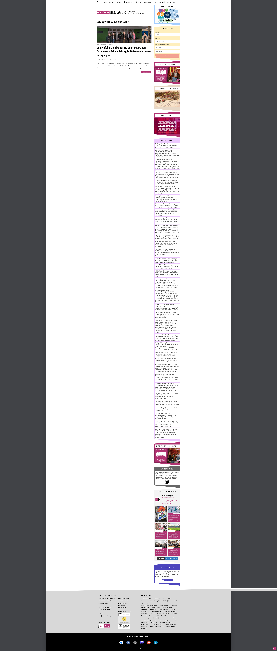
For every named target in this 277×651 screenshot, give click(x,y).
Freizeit (174, 605)
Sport (174, 620)
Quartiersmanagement (147, 618)
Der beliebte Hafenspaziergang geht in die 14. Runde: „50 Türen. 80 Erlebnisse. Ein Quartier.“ (166, 369)
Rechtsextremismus (168, 618)
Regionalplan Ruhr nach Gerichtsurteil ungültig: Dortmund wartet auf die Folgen (167, 167)
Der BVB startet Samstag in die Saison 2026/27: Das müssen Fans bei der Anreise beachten (166, 347)
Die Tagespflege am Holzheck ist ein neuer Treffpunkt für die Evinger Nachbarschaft (167, 230)
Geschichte (156, 607)
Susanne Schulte (119, 59)
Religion (158, 620)
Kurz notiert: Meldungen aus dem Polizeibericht (167, 254)
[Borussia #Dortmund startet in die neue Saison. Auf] (174, 531)
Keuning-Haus (145, 611)
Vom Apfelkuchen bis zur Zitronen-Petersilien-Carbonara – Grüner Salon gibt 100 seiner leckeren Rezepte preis (124, 51)
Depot (174, 601)
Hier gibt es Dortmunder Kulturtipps (165, 356)
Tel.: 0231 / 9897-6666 (104, 607)
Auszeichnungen (123, 601)
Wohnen (144, 628)
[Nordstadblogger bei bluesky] (121, 642)
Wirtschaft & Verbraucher (157, 626)
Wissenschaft (170, 626)
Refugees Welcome (146, 620)
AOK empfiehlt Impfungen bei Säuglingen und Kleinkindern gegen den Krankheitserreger (167, 315)
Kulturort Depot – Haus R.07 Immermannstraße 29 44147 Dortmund (106, 601)
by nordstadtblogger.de (138, 648)
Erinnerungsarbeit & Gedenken (149, 605)
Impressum (121, 605)
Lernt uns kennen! (123, 598)
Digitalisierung (145, 603)
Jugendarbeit (163, 609)
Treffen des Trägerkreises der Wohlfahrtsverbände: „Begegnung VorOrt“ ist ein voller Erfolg (167, 175)
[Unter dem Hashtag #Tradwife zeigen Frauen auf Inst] (161, 531)
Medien (152, 613)
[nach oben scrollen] (274, 648)
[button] (167, 16)
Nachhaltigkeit (145, 615)
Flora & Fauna (164, 605)
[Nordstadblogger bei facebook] (128, 642)
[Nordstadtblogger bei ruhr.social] (142, 642)
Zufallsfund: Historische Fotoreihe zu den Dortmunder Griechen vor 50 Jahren (167, 191)
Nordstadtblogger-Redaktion (163, 218)
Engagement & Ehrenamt (159, 603)
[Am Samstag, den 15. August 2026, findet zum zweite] (161, 548)
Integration (153, 609)
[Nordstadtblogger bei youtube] (149, 642)
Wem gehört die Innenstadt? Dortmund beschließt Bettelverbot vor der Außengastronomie (166, 395)
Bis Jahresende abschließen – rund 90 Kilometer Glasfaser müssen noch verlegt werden (166, 388)
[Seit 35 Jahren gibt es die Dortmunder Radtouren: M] (174, 514)
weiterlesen (146, 72)
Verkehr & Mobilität (170, 624)
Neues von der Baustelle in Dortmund (166, 146)
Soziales (166, 620)
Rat (158, 618)
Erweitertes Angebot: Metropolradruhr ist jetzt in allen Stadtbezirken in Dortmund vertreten (167, 221)
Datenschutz (122, 607)
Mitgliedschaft (122, 603)
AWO (170, 598)
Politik (156, 615)
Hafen (144, 609)
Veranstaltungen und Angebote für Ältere (167, 404)
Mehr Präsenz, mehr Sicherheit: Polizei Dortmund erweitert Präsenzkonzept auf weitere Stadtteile (166, 329)
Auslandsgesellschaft (159, 598)
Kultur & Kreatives (170, 611)
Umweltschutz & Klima (166, 622)
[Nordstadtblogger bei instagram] (156, 642)
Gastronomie (145, 607)
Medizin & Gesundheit (163, 613)
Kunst (144, 613)
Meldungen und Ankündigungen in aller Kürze (167, 182)
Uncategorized (145, 624)
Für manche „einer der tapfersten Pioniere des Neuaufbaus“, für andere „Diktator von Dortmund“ (167, 266)
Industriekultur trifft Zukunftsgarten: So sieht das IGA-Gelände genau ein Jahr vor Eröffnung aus (167, 300)
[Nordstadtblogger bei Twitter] (135, 642)
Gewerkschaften (167, 607)
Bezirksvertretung (146, 601)
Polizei (164, 615)
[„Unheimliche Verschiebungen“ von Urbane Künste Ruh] (161, 514)
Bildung (157, 601)
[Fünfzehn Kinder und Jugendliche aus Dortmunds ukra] (174, 548)
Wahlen (144, 626)
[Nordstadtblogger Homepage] (97, 2)
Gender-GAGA (171, 2)
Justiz (173, 609)
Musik (174, 613)
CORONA (166, 601)
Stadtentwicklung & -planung (149, 622)
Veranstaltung (157, 624)
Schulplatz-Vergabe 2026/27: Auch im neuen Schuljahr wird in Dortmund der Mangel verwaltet (167, 260)
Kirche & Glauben (157, 611)
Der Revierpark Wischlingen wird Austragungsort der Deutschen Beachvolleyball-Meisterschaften (166, 435)
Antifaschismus (146, 598)
